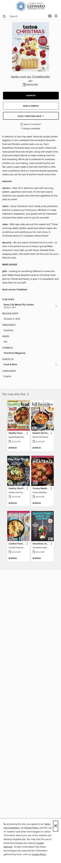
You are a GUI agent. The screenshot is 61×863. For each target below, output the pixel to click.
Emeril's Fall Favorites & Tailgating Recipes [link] (41, 433)
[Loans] (50, 16)
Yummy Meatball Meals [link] (41, 488)
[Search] (4, 16)
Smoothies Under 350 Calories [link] (41, 543)
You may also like (14, 394)
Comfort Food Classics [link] (17, 543)
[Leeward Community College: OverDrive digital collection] (30, 6)
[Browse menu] (56, 16)
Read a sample (31, 106)
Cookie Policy (39, 854)
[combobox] (24, 16)
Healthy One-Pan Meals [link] (17, 488)
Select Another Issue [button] (30, 116)
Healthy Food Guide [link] (17, 433)
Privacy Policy (31, 827)
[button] (31, 95)
